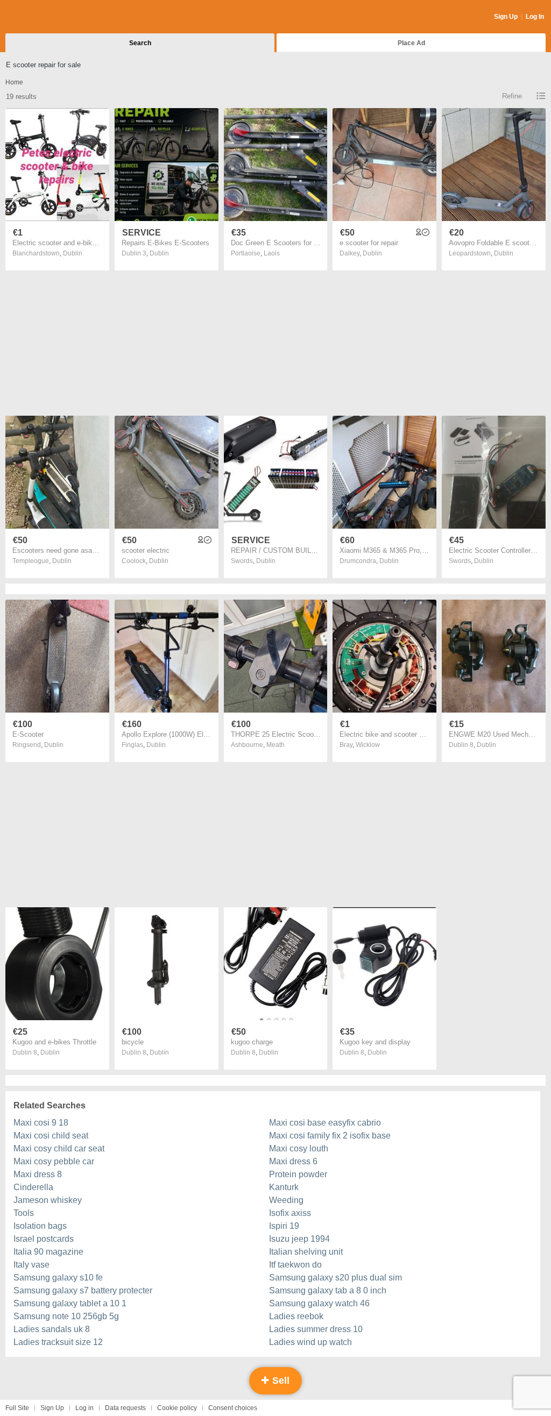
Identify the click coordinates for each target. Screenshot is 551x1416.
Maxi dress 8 (37, 1174)
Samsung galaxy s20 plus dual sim (335, 1277)
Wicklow (368, 745)
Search (140, 43)
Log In (535, 16)
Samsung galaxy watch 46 (319, 1303)
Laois (272, 253)
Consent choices (232, 1408)
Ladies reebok (296, 1316)
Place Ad (411, 43)
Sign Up (506, 16)
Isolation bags (40, 1225)
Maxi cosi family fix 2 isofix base (330, 1135)
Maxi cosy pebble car (53, 1161)
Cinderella (33, 1187)
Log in (84, 1408)
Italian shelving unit (306, 1251)
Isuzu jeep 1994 (299, 1238)
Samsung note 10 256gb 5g (66, 1316)
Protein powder (298, 1174)
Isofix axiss (290, 1213)
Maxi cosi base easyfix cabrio (325, 1122)
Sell (279, 1380)
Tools (23, 1213)
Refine (512, 96)
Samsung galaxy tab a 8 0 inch (327, 1290)
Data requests (125, 1408)
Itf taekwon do (295, 1264)
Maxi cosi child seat (50, 1135)
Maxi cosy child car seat (58, 1148)
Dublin (72, 253)
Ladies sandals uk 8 (51, 1329)
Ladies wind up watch (310, 1342)
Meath (275, 745)
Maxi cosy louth (298, 1148)
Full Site (17, 1408)
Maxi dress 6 (293, 1161)
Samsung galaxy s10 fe (58, 1277)
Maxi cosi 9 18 (40, 1122)
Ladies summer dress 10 (316, 1329)
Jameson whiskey (47, 1200)
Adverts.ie (47, 17)
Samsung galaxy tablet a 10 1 (69, 1303)
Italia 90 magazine (48, 1251)
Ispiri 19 (284, 1225)
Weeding (286, 1200)
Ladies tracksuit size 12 (58, 1342)
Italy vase (31, 1264)
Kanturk (284, 1187)
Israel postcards (43, 1238)
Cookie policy (177, 1408)
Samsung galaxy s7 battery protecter (82, 1290)
